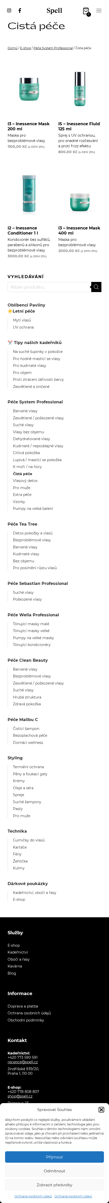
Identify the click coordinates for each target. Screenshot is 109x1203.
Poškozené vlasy (27, 599)
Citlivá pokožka (26, 453)
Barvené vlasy (25, 411)
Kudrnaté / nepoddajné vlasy (38, 446)
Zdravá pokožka (27, 704)
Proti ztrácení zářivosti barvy (38, 379)
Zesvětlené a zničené (31, 386)
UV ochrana (23, 327)
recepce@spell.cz (23, 1062)
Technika (17, 831)
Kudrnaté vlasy (26, 554)
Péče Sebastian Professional (38, 583)
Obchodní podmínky (26, 1020)
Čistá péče (22, 474)
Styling (15, 758)
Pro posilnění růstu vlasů (35, 568)
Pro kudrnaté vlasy (29, 365)
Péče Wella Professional (33, 615)
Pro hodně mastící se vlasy (36, 358)
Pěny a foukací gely (30, 774)
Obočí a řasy (19, 959)
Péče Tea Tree (22, 524)
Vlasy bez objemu (28, 432)
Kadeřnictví (18, 952)
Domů (12, 48)
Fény (17, 854)
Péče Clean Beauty (28, 660)
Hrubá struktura (27, 697)
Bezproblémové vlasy (32, 540)
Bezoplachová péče (30, 735)
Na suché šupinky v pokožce (38, 351)
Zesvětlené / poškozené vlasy (38, 418)
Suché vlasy (23, 425)
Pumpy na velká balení (33, 508)
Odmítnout (54, 1171)
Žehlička (20, 861)
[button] (101, 1109)
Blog (12, 973)
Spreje (18, 795)
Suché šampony (27, 802)
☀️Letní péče (21, 311)
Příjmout (54, 1157)
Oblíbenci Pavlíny (26, 305)
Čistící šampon (26, 728)
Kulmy (19, 868)
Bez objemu (23, 561)
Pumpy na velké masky (33, 638)
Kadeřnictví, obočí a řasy (34, 892)
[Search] (96, 287)
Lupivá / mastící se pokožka (37, 460)
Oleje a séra (23, 788)
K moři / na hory (27, 466)
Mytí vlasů (22, 320)
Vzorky (19, 501)
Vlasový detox (25, 480)
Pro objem (22, 372)
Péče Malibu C (23, 719)
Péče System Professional (53, 48)
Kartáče (20, 847)
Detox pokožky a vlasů (32, 533)
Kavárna (15, 966)
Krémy (19, 781)
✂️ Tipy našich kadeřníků (35, 342)
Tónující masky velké (31, 631)
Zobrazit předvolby (54, 1184)
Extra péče (22, 494)
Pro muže (21, 488)
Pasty (18, 808)
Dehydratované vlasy (31, 439)
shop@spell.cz (20, 1096)
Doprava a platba (23, 1006)
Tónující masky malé (31, 624)
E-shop (25, 48)
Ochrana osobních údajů (33, 1196)
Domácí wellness (28, 742)
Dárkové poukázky (28, 883)
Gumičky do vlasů (29, 840)
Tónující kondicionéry (32, 644)
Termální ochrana (28, 767)
